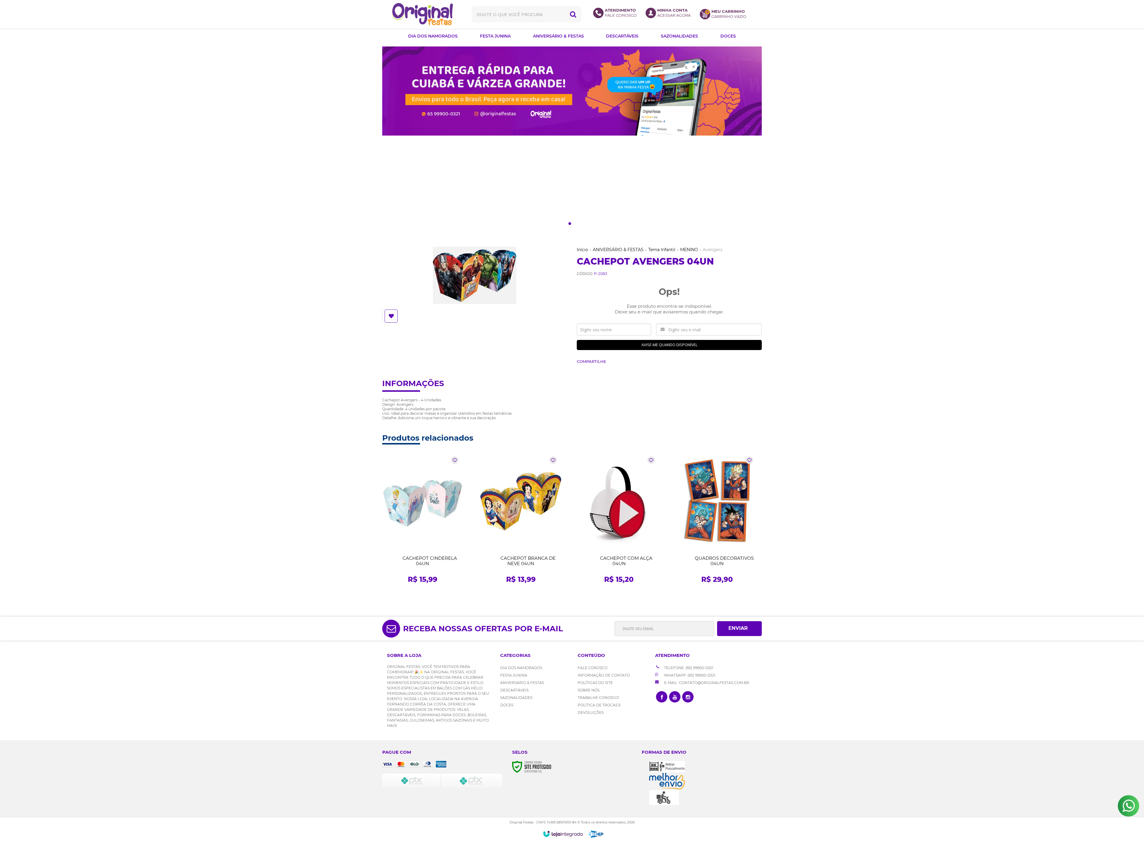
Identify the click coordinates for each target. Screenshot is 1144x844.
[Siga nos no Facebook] (662, 697)
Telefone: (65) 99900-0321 (688, 668)
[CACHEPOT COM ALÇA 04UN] (619, 521)
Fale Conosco (592, 668)
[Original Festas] (422, 14)
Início (582, 249)
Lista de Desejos (392, 316)
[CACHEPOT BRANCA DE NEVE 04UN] (521, 521)
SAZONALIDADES (516, 697)
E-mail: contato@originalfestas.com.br (706, 682)
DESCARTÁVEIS (514, 690)
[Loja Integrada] (562, 834)
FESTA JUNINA (513, 675)
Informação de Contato (604, 675)
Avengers (712, 249)
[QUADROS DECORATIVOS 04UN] (717, 521)
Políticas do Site (595, 682)
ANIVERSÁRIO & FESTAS (618, 249)
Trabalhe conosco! (598, 697)
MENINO (689, 249)
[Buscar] (573, 14)
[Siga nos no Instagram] (688, 697)
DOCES (506, 705)
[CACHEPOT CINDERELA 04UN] (422, 521)
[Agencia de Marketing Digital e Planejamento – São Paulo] (596, 834)
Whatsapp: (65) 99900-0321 (689, 675)
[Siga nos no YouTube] (675, 697)
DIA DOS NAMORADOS (521, 668)
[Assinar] (739, 628)
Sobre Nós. (589, 690)
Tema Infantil (661, 249)
